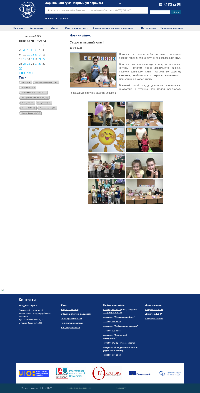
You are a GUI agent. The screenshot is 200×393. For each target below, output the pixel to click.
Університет (37, 28)
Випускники (44, 103)
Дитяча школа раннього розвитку (114, 28)
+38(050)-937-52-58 (154, 318)
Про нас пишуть (47, 108)
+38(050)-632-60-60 (112, 355)
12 (32, 54)
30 (20, 68)
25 (28, 63)
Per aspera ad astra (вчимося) (35, 97)
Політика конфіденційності (79, 388)
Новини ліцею (80, 35)
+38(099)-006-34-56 (112, 331)
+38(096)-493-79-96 (154, 309)
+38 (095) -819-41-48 (70, 327)
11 (28, 54)
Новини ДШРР (28, 108)
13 (36, 54)
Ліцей (54, 28)
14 (39, 54)
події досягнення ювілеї (46, 82)
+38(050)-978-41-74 (112, 343)
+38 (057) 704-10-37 (122, 10)
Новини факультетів (31, 113)
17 (24, 59)
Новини (49, 18)
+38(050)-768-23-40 (112, 322)
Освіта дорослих (75, 28)
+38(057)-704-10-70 (69, 309)
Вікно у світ (27, 103)
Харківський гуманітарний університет (74, 3)
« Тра (22, 73)
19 (32, 59)
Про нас (18, 28)
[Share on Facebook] (3, 290)
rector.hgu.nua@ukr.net (101, 10)
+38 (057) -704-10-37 (112, 313)
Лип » (30, 73)
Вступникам (148, 28)
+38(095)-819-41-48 (112, 309)
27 (36, 63)
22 (43, 59)
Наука (26, 82)
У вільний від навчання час (34, 92)
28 (39, 63)
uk (119, 3)
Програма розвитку (172, 28)
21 (39, 59)
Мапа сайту (121, 388)
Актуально (62, 18)
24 (24, 63)
